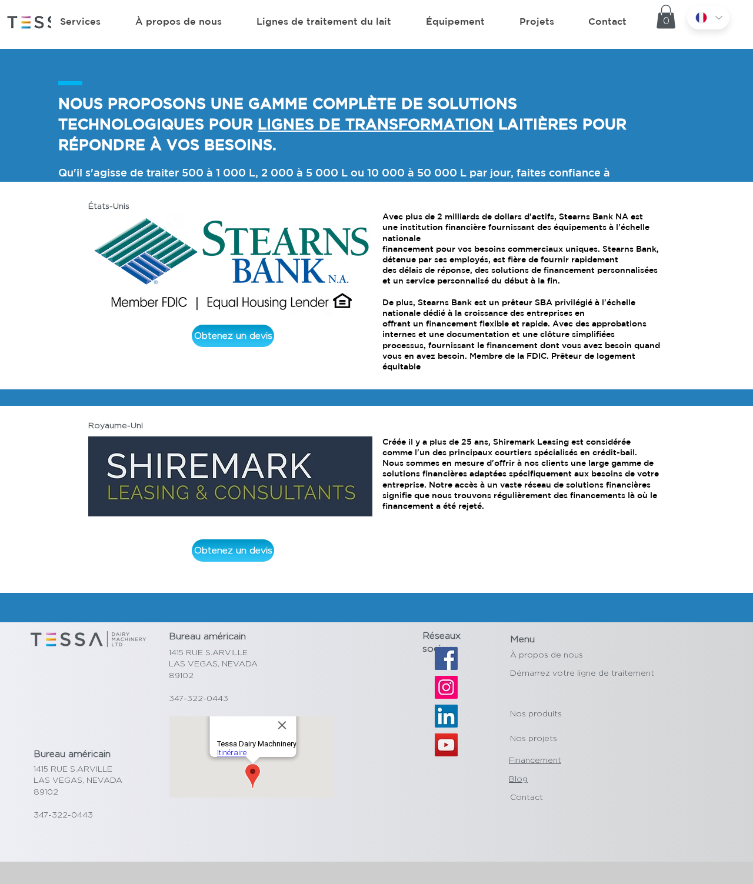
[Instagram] (446, 687)
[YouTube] (446, 744)
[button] (666, 17)
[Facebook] (446, 658)
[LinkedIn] (446, 716)
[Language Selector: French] (708, 17)
